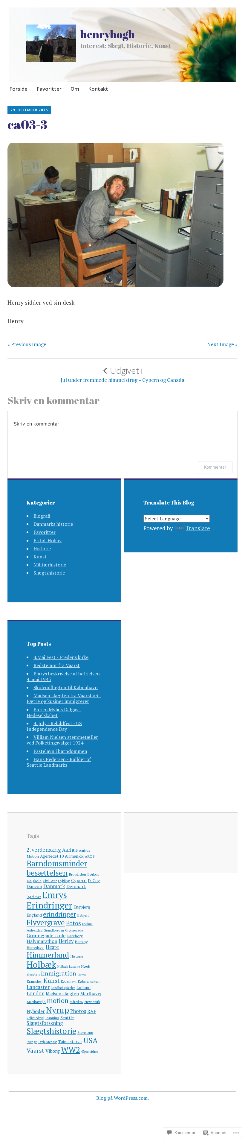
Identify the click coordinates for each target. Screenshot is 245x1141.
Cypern (79, 880)
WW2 (70, 1049)
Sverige (32, 1042)
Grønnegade (74, 930)
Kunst (40, 556)
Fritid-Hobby (47, 540)
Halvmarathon (42, 941)
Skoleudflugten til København (65, 687)
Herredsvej (36, 947)
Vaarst (35, 1050)
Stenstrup (85, 1032)
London (36, 993)
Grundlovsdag (54, 930)
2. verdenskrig (44, 849)
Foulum (87, 924)
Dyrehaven (34, 897)
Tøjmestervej (70, 1041)
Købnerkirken (88, 981)
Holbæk (41, 964)
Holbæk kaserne (68, 966)
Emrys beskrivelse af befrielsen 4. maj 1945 (63, 676)
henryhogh (107, 34)
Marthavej (90, 993)
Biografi (41, 516)
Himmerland (48, 955)
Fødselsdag (34, 930)
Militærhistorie (49, 564)
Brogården (77, 874)
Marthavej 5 (36, 1001)
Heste (52, 947)
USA (91, 1040)
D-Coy (94, 880)
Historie (42, 548)
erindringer (59, 914)
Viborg (52, 1051)
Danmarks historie (53, 524)
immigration (58, 973)
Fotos (73, 923)
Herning (81, 941)
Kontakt (98, 88)
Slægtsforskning (45, 1023)
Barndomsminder (57, 863)
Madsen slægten (62, 993)
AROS (90, 856)
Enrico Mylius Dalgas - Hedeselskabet (54, 712)
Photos (78, 1011)
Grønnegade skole (46, 935)
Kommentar (215, 467)
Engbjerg (82, 907)
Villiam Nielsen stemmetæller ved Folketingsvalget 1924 (62, 740)
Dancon (34, 886)
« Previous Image (26, 344)
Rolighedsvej (35, 1018)
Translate (198, 528)
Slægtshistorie (49, 572)
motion (57, 1000)
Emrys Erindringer (49, 900)
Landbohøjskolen (63, 988)
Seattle (67, 1017)
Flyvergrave (46, 922)
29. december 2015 (29, 110)
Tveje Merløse (47, 1042)
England (34, 915)
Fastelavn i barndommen (60, 751)
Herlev (66, 941)
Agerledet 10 (52, 856)
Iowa (81, 974)
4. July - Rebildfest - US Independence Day (54, 726)
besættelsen (47, 872)
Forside (18, 88)
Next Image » (222, 344)
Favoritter (49, 88)
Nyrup (57, 1009)
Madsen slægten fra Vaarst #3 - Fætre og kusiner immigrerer (64, 698)
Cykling (64, 880)
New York (92, 1001)
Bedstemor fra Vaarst (56, 665)
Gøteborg (75, 935)
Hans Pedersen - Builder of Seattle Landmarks (59, 762)
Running (52, 1017)
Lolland (83, 987)
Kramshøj (34, 981)
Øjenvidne (89, 1051)
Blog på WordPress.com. (122, 1098)
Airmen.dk (74, 856)
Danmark (54, 886)
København (68, 981)
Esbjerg (83, 915)
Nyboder (36, 1011)
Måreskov (76, 1002)
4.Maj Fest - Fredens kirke (60, 657)
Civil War (50, 880)
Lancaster (38, 987)
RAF (91, 1011)
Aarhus (70, 850)
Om (75, 88)
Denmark (76, 886)
